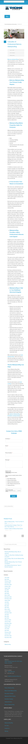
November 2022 (8, 623)
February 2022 (8, 632)
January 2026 (8, 582)
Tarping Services (10, 485)
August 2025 (7, 588)
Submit (13, 496)
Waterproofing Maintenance (13, 481)
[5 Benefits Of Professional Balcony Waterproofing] (14, 34)
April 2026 (7, 579)
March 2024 (7, 609)
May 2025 (7, 591)
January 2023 (8, 621)
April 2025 (7, 593)
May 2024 (7, 605)
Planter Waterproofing (9, 687)
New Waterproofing (11, 478)
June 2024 (7, 604)
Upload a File (8, 470)
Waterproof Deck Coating (10, 696)
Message (7, 459)
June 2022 (7, 628)
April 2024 (7, 607)
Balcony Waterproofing (9, 704)
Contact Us (7, 728)
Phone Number (8, 452)
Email (6, 445)
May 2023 (7, 616)
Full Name (7, 438)
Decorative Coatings (9, 693)
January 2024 (8, 611)
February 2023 (8, 619)
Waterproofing (12, 55)
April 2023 (7, 618)
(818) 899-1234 (20, 1)
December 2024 (8, 596)
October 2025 (8, 586)
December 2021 (8, 635)
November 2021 (8, 637)
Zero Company (12, 52)
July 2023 (7, 614)
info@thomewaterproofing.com (14, 676)
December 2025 (8, 584)
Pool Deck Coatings (9, 699)
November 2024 (8, 598)
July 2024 (7, 602)
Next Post (22, 536)
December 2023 (8, 612)
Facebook (20, 511)
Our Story (7, 725)
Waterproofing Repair (12, 480)
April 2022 (7, 630)
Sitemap (6, 731)
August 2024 (7, 600)
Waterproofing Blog (9, 722)
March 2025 (7, 595)
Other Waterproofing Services (13, 483)
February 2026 (8, 581)
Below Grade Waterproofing (11, 690)
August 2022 (7, 626)
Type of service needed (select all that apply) (13, 476)
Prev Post (5, 536)
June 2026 (7, 577)
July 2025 (7, 589)
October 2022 (8, 625)
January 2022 (8, 633)
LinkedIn (22, 511)
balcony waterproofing (9, 506)
